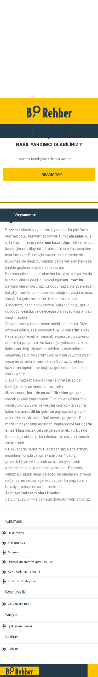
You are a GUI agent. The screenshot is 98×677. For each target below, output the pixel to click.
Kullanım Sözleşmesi (22, 581)
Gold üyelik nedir (19, 603)
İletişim (13, 648)
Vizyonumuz (16, 542)
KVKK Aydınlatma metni (24, 571)
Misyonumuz (17, 552)
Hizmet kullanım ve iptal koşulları (31, 562)
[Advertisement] (49, 49)
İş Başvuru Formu (20, 626)
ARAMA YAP (51, 174)
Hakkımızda (16, 533)
